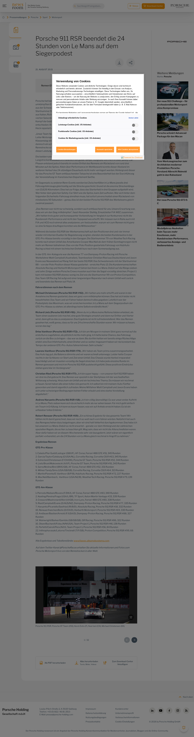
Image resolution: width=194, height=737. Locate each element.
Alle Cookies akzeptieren (128, 149)
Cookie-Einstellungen (66, 149)
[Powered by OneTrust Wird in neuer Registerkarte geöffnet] (132, 158)
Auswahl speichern (104, 149)
